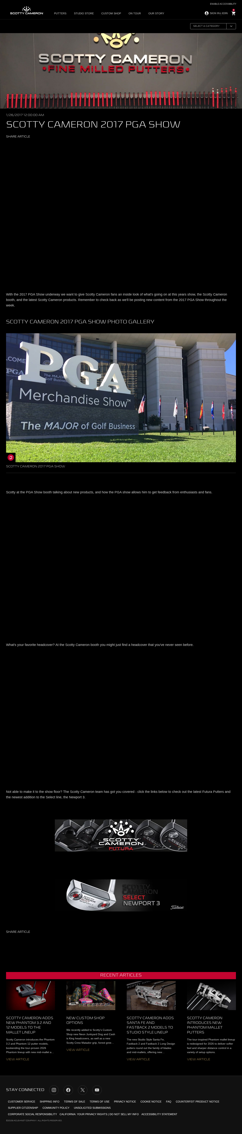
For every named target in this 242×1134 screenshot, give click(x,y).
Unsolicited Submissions (92, 1107)
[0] (233, 13)
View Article (17, 1059)
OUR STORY (156, 13)
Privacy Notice (125, 1101)
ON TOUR (135, 13)
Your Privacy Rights (92, 1114)
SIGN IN (215, 13)
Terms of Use (99, 1101)
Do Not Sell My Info (124, 1114)
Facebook (21, 145)
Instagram (54, 1090)
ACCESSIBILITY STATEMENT (159, 1114)
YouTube (97, 1090)
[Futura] (121, 835)
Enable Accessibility (223, 4)
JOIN (225, 13)
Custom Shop (111, 13)
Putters (60, 13)
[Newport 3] (121, 895)
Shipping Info (49, 1101)
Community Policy (56, 1107)
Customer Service (21, 1101)
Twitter (14, 145)
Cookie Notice (150, 1101)
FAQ (168, 1101)
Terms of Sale (74, 1101)
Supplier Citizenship (23, 1107)
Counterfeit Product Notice (197, 1101)
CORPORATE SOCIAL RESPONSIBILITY (32, 1114)
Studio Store (84, 13)
